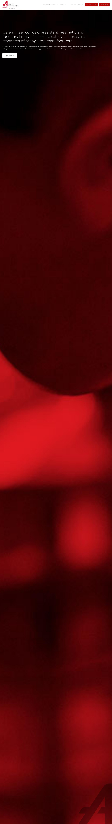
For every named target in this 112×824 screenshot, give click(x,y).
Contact (80, 5)
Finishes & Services (49, 5)
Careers (73, 5)
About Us (63, 5)
